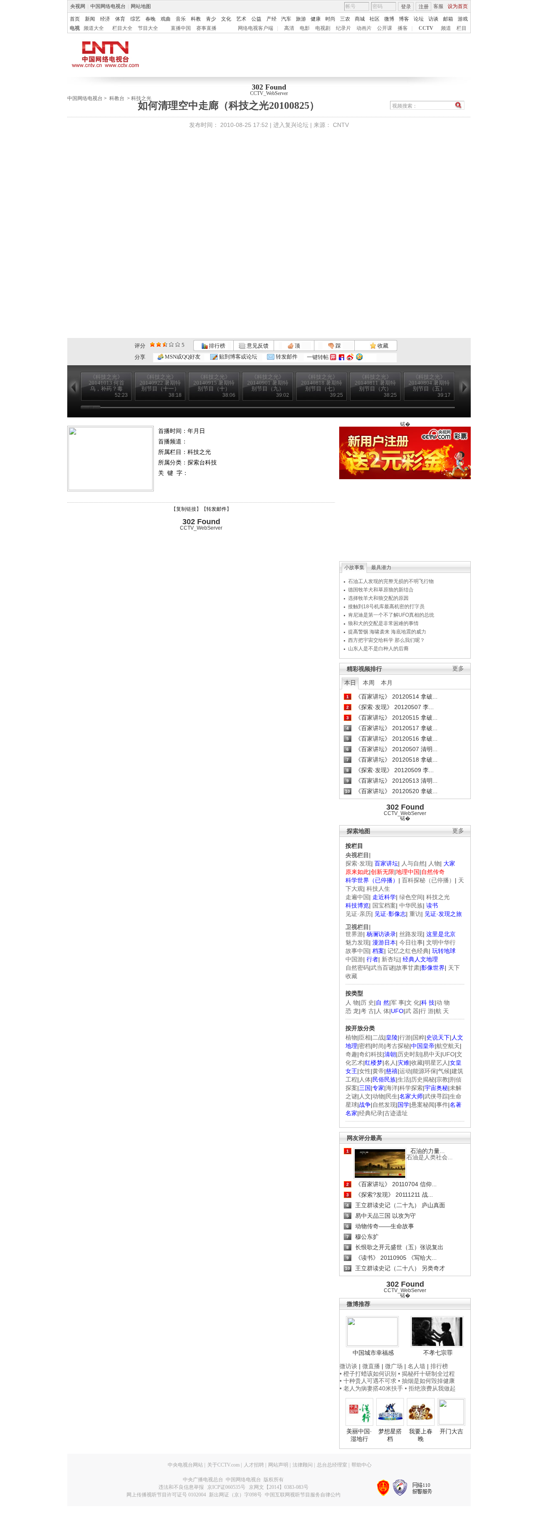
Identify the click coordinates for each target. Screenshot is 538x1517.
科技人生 (378, 888)
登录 (406, 7)
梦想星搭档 (390, 1435)
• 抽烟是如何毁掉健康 (426, 1380)
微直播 (371, 1366)
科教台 (116, 98)
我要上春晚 (421, 1435)
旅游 (301, 19)
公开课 (384, 28)
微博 (389, 19)
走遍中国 (357, 897)
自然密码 (357, 967)
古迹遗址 (396, 1113)
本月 (387, 682)
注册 (424, 7)
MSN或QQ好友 (182, 357)
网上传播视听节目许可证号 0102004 (166, 1495)
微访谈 (348, 1366)
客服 (438, 6)
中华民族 (411, 905)
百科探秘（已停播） (428, 880)
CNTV (341, 124)
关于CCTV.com (223, 1465)
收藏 (382, 346)
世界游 (354, 934)
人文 (365, 1096)
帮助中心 (361, 1465)
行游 (405, 1037)
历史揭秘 (423, 1079)
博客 (404, 19)
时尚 (330, 19)
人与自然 (413, 863)
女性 (365, 1071)
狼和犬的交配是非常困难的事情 (383, 623)
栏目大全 (122, 28)
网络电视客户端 (255, 28)
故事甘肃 (407, 967)
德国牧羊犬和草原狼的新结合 (381, 590)
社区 (374, 19)
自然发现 (384, 1104)
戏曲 (166, 19)
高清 (289, 28)
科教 (196, 19)
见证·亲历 (358, 913)
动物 (378, 1096)
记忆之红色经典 (408, 950)
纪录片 (343, 28)
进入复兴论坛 (291, 124)
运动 (405, 1071)
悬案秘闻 (423, 1104)
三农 (345, 19)
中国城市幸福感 (373, 1352)
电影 (305, 28)
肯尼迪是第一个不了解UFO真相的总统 (391, 615)
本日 (350, 682)
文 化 (412, 1002)
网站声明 (278, 1465)
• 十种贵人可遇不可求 (369, 1380)
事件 (442, 1104)
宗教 (442, 1079)
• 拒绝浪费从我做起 (430, 1388)
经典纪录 (370, 1113)
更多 (458, 668)
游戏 (463, 19)
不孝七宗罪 (438, 1352)
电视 (75, 28)
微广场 (394, 1366)
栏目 (461, 28)
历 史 (367, 1002)
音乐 (181, 19)
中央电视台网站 (185, 1465)
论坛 (419, 19)
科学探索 (411, 1087)
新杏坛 (390, 959)
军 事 (397, 1002)
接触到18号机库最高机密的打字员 (386, 606)
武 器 (412, 1011)
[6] (165, 344)
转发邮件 (286, 357)
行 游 (427, 1011)
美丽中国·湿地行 (359, 1435)
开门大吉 (451, 1431)
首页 (75, 19)
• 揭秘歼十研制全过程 (426, 1373)
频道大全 (94, 28)
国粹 (419, 1037)
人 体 (382, 1011)
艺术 (241, 19)
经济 (105, 19)
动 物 (443, 1002)
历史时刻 (409, 1054)
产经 (271, 19)
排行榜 (216, 346)
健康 (316, 19)
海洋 (392, 1087)
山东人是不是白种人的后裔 (378, 649)
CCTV (426, 28)
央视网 (77, 6)
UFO (448, 1054)
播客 (403, 28)
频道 (446, 28)
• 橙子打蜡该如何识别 (368, 1373)
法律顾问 (303, 1465)
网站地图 (141, 6)
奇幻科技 (370, 1054)
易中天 (431, 1054)
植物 (351, 1037)
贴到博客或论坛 (237, 357)
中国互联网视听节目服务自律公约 (302, 1495)
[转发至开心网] (333, 357)
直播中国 (181, 28)
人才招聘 (254, 1465)
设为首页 (458, 6)
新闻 (90, 19)
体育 (120, 19)
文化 (226, 19)
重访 (415, 913)
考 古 (367, 1011)
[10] (177, 344)
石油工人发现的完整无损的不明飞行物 (391, 581)
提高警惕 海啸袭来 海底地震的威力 (387, 632)
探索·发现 (358, 863)
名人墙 (416, 1366)
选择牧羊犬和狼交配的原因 (378, 598)
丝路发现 (411, 934)
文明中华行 (441, 942)
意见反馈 (256, 346)
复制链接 (186, 509)
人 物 (352, 1002)
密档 (365, 1045)
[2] (152, 344)
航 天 (442, 1011)
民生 (392, 1096)
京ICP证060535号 (226, 1487)
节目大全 (148, 28)
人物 (434, 863)
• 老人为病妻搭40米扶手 (371, 1388)
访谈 (433, 19)
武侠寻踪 (436, 1096)
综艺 (135, 19)
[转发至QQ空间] (359, 357)
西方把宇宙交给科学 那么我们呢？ (386, 640)
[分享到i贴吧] (341, 357)
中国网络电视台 (108, 6)
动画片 (364, 28)
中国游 (354, 959)
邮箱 (448, 19)
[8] (171, 344)
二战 (378, 1037)
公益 (256, 19)
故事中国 (357, 950)
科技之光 (438, 897)
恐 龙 (352, 1011)
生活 (403, 1079)
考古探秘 (397, 1045)
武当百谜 (382, 967)
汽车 (286, 19)
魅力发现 (357, 942)
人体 (365, 1079)
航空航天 (448, 1045)
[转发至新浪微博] (350, 357)
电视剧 (322, 28)
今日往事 (411, 942)
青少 (211, 19)
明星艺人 (436, 1062)
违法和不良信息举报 (181, 1487)
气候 (444, 1071)
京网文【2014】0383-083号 (279, 1487)
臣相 (365, 1037)
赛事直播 (206, 28)
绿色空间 (411, 897)
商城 (360, 19)
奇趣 (351, 1054)
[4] (159, 344)
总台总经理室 (332, 1465)
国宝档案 (384, 905)
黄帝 (378, 1071)
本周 (368, 682)
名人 (390, 1062)
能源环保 (424, 1071)
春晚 (150, 19)
